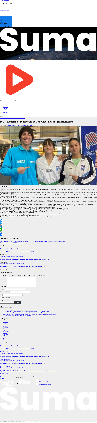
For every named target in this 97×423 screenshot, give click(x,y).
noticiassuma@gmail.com (45, 384)
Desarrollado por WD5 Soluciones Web (30, 421)
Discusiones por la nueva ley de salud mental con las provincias (18, 315)
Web (1, 294)
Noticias (18, 118)
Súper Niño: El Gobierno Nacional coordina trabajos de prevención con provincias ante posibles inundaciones (29, 314)
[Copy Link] (48, 232)
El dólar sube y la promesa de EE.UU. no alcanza (12, 242)
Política (5, 108)
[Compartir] (48, 234)
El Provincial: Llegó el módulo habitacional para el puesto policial (17, 251)
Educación (5, 330)
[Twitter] (48, 222)
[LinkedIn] (48, 227)
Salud (4, 111)
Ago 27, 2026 (3, 351)
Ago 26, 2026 (3, 373)
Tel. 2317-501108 (43, 381)
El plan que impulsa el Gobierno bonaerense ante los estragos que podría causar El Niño (22, 266)
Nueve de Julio (15, 125)
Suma (8, 351)
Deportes (5, 109)
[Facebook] (48, 220)
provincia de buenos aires (26, 125)
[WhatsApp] (48, 229)
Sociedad (22, 118)
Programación (6, 337)
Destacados (13, 118)
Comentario (3, 286)
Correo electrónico (5, 292)
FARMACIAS (6, 331)
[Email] (48, 225)
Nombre (2, 289)
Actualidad (5, 107)
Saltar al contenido (4, 0)
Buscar (1, 300)
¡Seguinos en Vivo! (2, 377)
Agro (4, 323)
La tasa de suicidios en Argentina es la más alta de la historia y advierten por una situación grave (24, 259)
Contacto (5, 113)
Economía (5, 328)
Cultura (5, 324)
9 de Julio (9, 125)
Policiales (5, 112)
